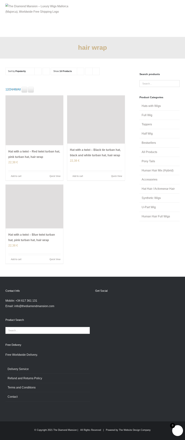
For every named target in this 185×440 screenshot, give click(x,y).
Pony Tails (148, 161)
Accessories (149, 179)
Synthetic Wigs (151, 197)
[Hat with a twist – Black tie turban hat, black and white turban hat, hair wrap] (96, 119)
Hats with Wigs (151, 105)
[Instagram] (106, 300)
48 (15, 89)
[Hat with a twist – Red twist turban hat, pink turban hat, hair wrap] (34, 120)
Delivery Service (18, 369)
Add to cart (16, 176)
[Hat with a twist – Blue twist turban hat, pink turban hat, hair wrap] (34, 206)
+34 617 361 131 (26, 300)
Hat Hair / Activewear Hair (158, 188)
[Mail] (121, 300)
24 (11, 89)
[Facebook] (96, 300)
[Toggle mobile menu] (178, 7)
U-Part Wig (149, 207)
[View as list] (96, 71)
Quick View (55, 176)
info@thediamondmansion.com (34, 306)
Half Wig (147, 133)
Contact (13, 396)
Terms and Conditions (22, 387)
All (19, 89)
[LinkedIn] (116, 300)
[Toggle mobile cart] (171, 7)
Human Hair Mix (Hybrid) (157, 170)
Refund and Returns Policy (25, 378)
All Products (149, 152)
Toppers (147, 124)
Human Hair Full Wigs (156, 216)
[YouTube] (111, 300)
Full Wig (147, 115)
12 (7, 89)
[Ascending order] (46, 71)
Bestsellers (149, 142)
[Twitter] (101, 300)
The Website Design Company (135, 430)
